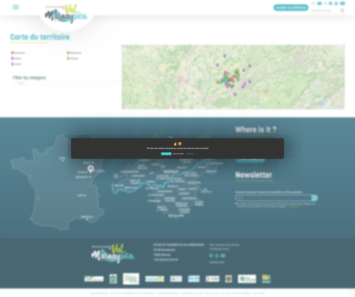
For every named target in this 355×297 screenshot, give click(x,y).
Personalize (190, 154)
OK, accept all (166, 154)
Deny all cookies (178, 154)
